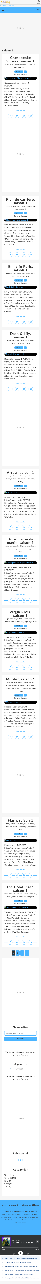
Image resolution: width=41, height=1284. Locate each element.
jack (11, 619)
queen (8, 479)
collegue (7, 206)
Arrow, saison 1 (20, 472)
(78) (8, 1184)
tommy (20, 482)
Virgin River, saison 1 (20, 613)
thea (32, 479)
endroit (25, 894)
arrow (8, 476)
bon (10, 894)
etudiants (21, 685)
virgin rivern (33, 622)
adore (9, 340)
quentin (14, 479)
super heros (32, 827)
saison (17, 209)
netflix (33, 273)
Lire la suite (20, 110)
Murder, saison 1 (20, 679)
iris (25, 824)
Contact (34, 1214)
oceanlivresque (25, 1052)
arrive (6, 894)
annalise (10, 682)
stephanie (20, 549)
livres (32, 340)
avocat (20, 682)
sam (34, 546)
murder (13, 688)
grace (11, 546)
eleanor (19, 894)
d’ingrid (13, 206)
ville (22, 622)
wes (21, 691)
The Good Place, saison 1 (20, 888)
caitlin (13, 824)
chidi (14, 894)
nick (20, 546)
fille (34, 64)
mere (15, 67)
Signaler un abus (6, 1217)
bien (13, 340)
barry (8, 824)
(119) (10, 1178)
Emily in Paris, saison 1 (20, 268)
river (30, 619)
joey (15, 619)
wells (20, 830)
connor (8, 685)
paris (13, 276)
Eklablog (35, 1205)
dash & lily (23, 340)
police (7, 827)
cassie (7, 546)
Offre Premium (9, 1220)
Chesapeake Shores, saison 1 (20, 59)
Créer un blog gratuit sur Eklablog (12, 1214)
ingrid (19, 206)
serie (27, 276)
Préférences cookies (20, 1222)
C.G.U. (15, 1217)
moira (23, 476)
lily (28, 340)
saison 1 (24, 67)
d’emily (13, 273)
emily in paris (26, 273)
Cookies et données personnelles (25, 1220)
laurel (19, 476)
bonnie (31, 682)
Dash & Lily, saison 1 (20, 335)
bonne (26, 682)
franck (27, 685)
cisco (17, 824)
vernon (17, 622)
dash (17, 340)
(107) (8, 1181)
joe (28, 824)
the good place (29, 897)
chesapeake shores (20, 64)
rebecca (25, 688)
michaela (7, 688)
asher (15, 682)
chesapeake (9, 64)
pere (32, 476)
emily (19, 273)
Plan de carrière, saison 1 (20, 201)
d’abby (30, 64)
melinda (20, 619)
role (19, 67)
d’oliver (13, 476)
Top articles (27, 1214)
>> (27, 953)
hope (7, 619)
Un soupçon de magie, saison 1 (20, 541)
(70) (7, 1187)
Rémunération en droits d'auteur (28, 1217)
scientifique (23, 827)
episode (14, 685)
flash (21, 824)
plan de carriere (27, 206)
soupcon (13, 549)
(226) (9, 1175)
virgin (26, 622)
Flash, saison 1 (20, 820)
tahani (21, 897)
